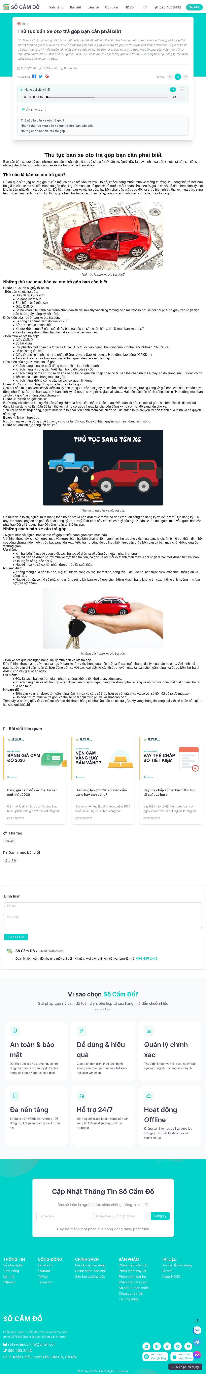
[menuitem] (56, 7)
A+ (185, 76)
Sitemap (9, 1282)
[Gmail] (47, 76)
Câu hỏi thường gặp (90, 1276)
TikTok (43, 1276)
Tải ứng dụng (129, 1299)
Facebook (45, 1265)
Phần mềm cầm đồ (133, 1265)
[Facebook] (34, 76)
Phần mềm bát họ (132, 1276)
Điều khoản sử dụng (90, 1265)
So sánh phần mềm (134, 1288)
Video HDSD (171, 1276)
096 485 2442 (147, 958)
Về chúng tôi (13, 1265)
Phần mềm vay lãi (132, 1271)
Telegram (45, 1282)
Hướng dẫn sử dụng (177, 1265)
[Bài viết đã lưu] (145, 8)
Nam (181, 89)
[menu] (92, 7)
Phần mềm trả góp (133, 1282)
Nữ (173, 89)
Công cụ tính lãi (130, 1293)
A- (170, 76)
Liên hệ (8, 1276)
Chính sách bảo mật (90, 1271)
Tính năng (11, 1271)
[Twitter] (41, 76)
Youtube (44, 1271)
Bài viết (167, 1271)
